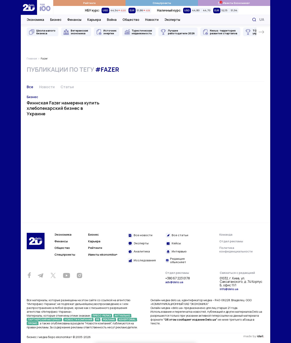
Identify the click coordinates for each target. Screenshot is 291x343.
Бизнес (55, 19)
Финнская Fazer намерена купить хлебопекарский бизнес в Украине (63, 108)
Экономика (35, 19)
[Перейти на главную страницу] (29, 7)
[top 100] (45, 7)
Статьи (67, 86)
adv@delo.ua (174, 282)
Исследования (145, 260)
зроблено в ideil (253, 336)
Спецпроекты (162, 3)
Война (112, 19)
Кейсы (176, 243)
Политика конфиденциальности (236, 249)
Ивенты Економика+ (234, 3)
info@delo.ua (229, 289)
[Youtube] (66, 275)
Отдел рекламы (231, 241)
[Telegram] (40, 275)
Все (30, 86)
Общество (131, 19)
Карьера (94, 19)
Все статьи (180, 235)
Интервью (179, 251)
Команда (225, 234)
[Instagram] (79, 275)
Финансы (74, 19)
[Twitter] (53, 275)
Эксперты (172, 19)
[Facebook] (29, 275)
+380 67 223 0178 (177, 278)
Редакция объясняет (178, 260)
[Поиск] (254, 19)
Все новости (143, 235)
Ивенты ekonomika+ (103, 254)
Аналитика (142, 251)
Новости (152, 19)
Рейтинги (89, 3)
